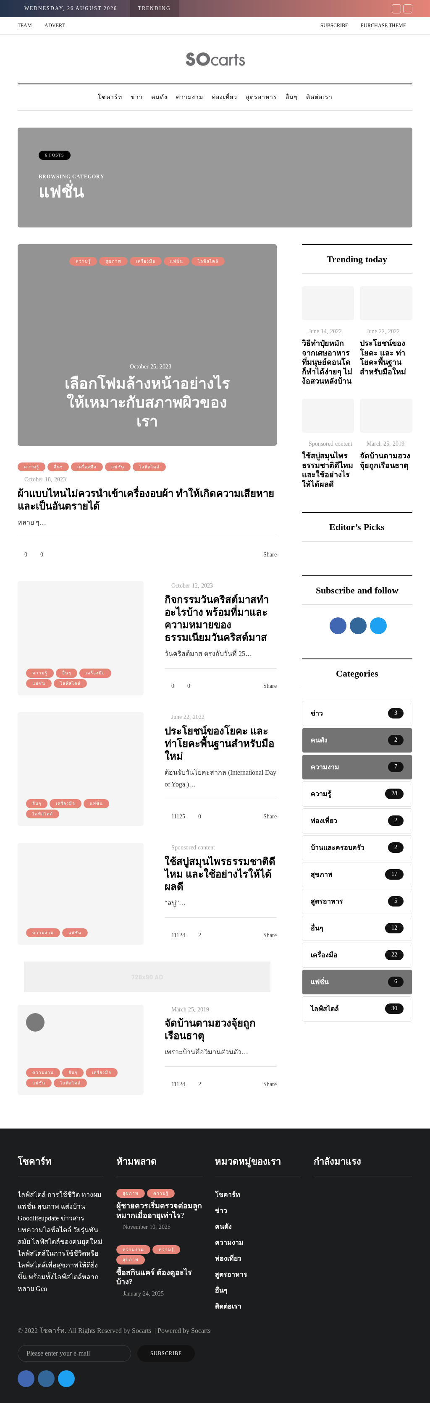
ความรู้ (83, 261)
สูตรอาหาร (261, 97)
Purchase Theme (383, 26)
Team (25, 26)
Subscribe (334, 26)
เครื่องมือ (145, 261)
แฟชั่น (176, 261)
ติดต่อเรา (319, 97)
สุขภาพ (113, 261)
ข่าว (137, 97)
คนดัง (159, 97)
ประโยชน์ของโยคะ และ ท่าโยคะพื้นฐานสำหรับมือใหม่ (219, 744)
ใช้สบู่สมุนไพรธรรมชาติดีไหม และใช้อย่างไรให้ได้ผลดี (220, 874)
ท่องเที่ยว (224, 97)
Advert (55, 26)
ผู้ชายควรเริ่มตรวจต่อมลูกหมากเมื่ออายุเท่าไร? (159, 1211)
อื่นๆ (292, 97)
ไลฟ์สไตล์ (208, 261)
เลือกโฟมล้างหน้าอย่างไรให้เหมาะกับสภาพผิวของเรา (147, 402)
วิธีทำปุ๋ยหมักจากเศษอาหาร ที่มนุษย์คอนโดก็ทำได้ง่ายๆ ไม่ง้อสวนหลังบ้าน (328, 362)
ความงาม (189, 97)
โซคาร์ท (110, 97)
